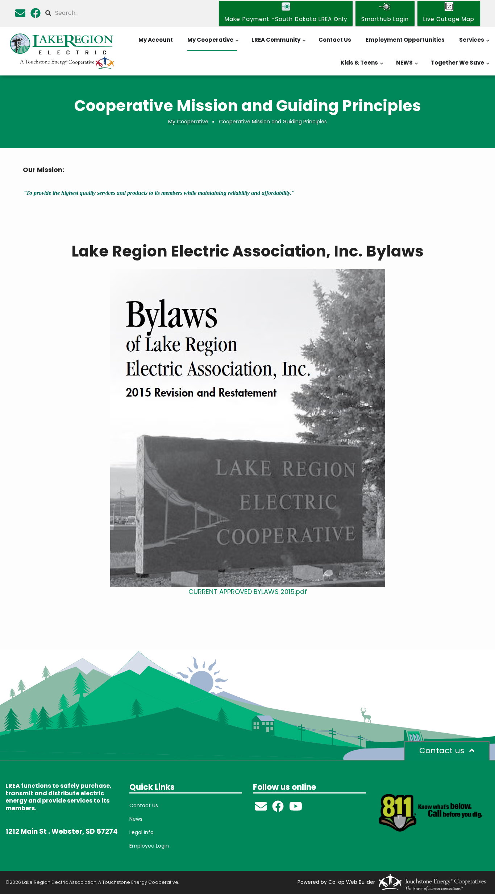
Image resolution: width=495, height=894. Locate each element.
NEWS (407, 66)
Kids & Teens (362, 66)
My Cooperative (213, 43)
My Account (155, 40)
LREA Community (279, 43)
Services (474, 43)
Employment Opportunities (405, 40)
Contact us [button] (442, 750)
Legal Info (141, 832)
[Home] (61, 51)
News (135, 819)
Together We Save (460, 66)
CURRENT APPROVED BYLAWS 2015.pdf (247, 591)
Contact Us (335, 40)
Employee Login (149, 845)
